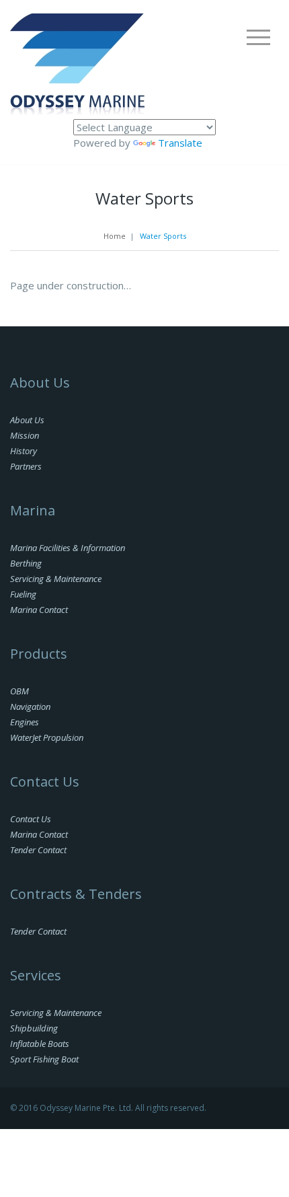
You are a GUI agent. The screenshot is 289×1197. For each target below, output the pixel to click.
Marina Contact (39, 610)
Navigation (30, 706)
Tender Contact (38, 850)
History (23, 451)
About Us (27, 420)
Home (115, 236)
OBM (19, 691)
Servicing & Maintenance (55, 579)
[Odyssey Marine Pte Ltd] (77, 65)
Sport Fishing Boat (44, 1059)
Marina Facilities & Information (67, 548)
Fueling (23, 594)
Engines (24, 722)
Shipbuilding (34, 1028)
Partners (26, 466)
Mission (24, 435)
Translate (180, 142)
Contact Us (30, 819)
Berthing (26, 563)
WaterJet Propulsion (46, 737)
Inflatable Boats (39, 1044)
